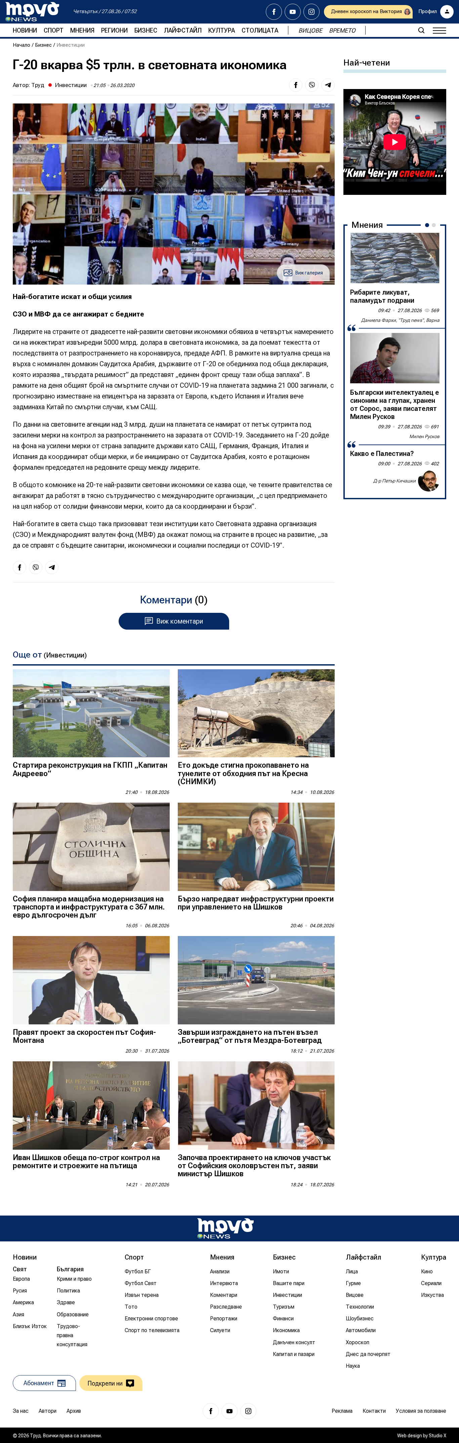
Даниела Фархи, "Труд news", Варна (400, 320)
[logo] (32, 12)
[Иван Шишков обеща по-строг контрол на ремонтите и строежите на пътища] (91, 1105)
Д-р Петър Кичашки (394, 480)
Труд (37, 85)
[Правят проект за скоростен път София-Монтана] (91, 980)
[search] (421, 30)
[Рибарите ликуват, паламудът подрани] (395, 258)
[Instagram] (311, 12)
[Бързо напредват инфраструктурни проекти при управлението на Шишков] (256, 847)
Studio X (437, 1435)
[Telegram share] (328, 85)
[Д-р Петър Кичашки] (429, 481)
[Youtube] (293, 12)
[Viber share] (312, 85)
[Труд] (225, 1228)
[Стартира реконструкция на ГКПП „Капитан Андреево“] (91, 713)
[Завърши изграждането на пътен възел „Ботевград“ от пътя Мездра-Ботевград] (256, 980)
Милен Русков (424, 436)
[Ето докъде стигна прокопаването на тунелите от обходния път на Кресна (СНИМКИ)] (256, 713)
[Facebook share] (295, 85)
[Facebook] (274, 12)
